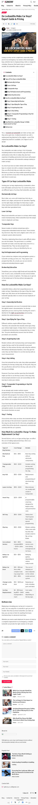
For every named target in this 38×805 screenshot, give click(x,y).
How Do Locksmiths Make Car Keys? (15, 98)
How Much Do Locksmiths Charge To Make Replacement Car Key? (16, 123)
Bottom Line (9, 127)
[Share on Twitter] (9, 23)
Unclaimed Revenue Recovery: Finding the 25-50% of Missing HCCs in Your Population (24, 710)
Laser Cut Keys (12, 85)
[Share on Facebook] (6, 23)
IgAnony (9, 1)
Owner (7, 28)
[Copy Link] (11, 23)
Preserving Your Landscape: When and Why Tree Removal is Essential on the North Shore (23, 772)
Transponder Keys (12, 88)
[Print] (14, 23)
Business (15, 704)
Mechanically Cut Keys (13, 82)
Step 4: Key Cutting (13, 110)
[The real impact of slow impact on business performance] (7, 702)
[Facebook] (30, 793)
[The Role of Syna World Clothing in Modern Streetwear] (6, 756)
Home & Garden (15, 776)
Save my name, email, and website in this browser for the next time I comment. (18, 676)
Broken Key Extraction (13, 95)
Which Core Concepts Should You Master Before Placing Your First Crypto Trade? (22, 692)
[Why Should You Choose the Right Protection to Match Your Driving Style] (7, 720)
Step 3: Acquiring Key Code (15, 107)
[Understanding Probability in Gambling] (6, 764)
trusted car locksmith (13, 133)
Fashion (13, 758)
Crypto (14, 696)
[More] (17, 23)
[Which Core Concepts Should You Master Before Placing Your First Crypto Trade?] (7, 693)
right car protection (17, 313)
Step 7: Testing (11, 119)
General (14, 714)
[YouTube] (35, 793)
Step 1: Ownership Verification (15, 101)
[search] (31, 2)
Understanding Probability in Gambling (23, 762)
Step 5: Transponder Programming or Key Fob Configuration (19, 114)
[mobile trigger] (3, 2)
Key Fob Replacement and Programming (19, 91)
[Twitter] (33, 793)
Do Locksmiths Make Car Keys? (14, 76)
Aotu (4, 12)
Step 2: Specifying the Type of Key (17, 104)
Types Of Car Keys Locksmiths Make (15, 79)
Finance (14, 722)
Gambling (14, 764)
